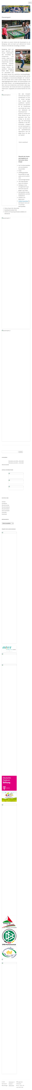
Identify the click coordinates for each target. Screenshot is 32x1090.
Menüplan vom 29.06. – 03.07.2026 (16, 461)
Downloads (4, 514)
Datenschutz (11, 1085)
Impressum (11, 1082)
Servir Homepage (5, 510)
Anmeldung (4, 503)
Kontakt (10, 1083)
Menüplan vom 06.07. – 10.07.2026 (16, 462)
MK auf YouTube (5, 505)
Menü (30, 2)
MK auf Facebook (5, 508)
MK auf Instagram (6, 507)
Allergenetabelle (5, 464)
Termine (3, 501)
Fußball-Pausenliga (23, 201)
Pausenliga (4, 512)
